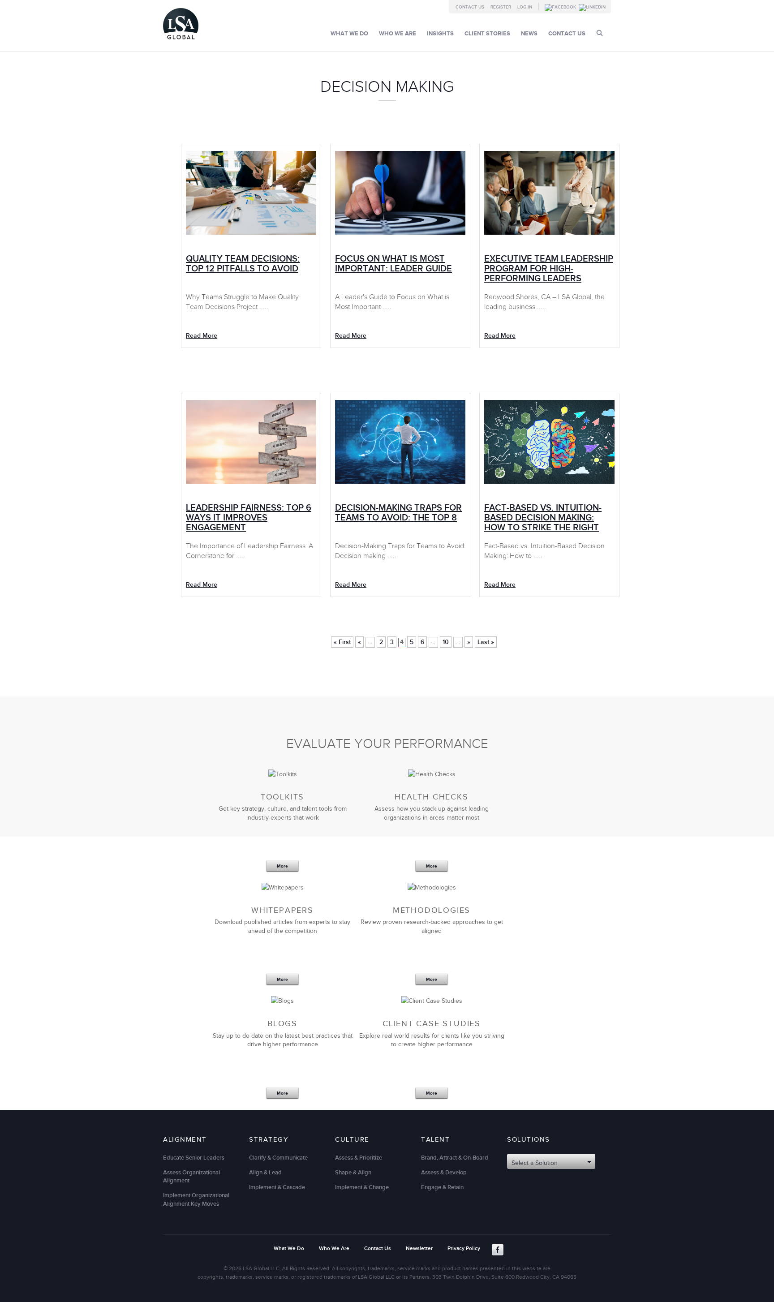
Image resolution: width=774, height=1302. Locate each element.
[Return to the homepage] (180, 41)
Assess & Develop (444, 1172)
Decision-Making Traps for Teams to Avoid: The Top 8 (398, 513)
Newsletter (419, 1248)
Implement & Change (362, 1187)
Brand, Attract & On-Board (454, 1157)
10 (446, 642)
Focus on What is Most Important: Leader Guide (393, 264)
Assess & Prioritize (358, 1157)
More (282, 866)
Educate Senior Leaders (193, 1157)
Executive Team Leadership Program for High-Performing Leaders (548, 269)
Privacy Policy (463, 1248)
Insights (440, 33)
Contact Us (470, 7)
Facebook (497, 1249)
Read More (201, 335)
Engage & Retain (442, 1187)
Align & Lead (265, 1172)
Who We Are (397, 33)
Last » (485, 642)
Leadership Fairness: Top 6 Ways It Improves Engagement (248, 518)
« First (342, 642)
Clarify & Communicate (278, 1157)
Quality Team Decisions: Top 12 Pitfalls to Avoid (243, 264)
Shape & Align (353, 1172)
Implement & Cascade (277, 1187)
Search (599, 33)
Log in (524, 7)
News (529, 33)
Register (500, 7)
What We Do (349, 33)
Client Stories (487, 33)
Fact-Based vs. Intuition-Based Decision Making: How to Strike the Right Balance (543, 523)
